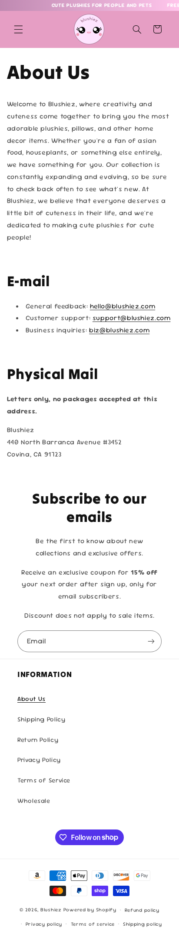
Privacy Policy (39, 759)
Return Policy (37, 739)
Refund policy (142, 910)
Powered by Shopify (89, 909)
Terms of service (93, 924)
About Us (31, 698)
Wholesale (33, 800)
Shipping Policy (41, 719)
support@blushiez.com (132, 317)
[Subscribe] (151, 641)
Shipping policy (142, 924)
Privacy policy (44, 924)
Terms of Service (43, 780)
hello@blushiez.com (122, 306)
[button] (18, 29)
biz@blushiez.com (119, 330)
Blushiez (51, 909)
